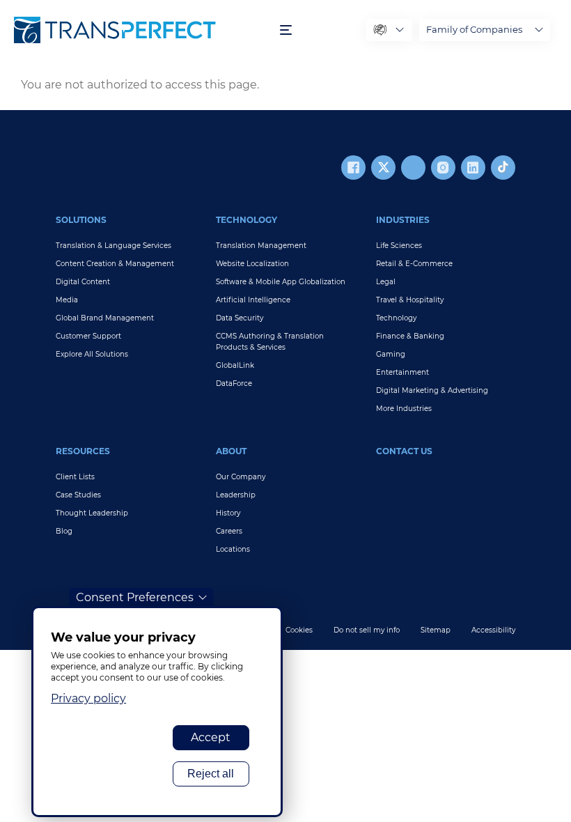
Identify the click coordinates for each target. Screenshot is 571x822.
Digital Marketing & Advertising (432, 390)
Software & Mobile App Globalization (280, 281)
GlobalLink (235, 365)
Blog (64, 531)
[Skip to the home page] (140, 30)
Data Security (239, 318)
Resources (83, 451)
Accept (210, 737)
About (231, 451)
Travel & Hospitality (410, 299)
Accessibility (493, 630)
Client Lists (75, 476)
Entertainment (402, 372)
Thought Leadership (92, 513)
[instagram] (443, 167)
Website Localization (252, 263)
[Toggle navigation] (286, 30)
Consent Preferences (135, 597)
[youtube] (413, 167)
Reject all (210, 774)
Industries (403, 220)
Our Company (240, 476)
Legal (386, 281)
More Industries (404, 408)
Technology (246, 220)
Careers (229, 531)
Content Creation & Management (115, 263)
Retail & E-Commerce (414, 263)
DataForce (234, 383)
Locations (233, 549)
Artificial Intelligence (253, 299)
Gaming (390, 354)
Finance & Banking (410, 336)
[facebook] (353, 167)
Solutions (81, 220)
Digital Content (83, 281)
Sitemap (436, 630)
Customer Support (88, 336)
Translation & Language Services (113, 245)
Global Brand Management (105, 318)
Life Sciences (399, 245)
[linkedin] (473, 167)
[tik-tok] (503, 167)
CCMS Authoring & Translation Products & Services (270, 342)
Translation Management (261, 245)
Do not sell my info (367, 630)
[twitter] (383, 167)
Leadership (236, 494)
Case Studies (78, 494)
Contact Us (404, 451)
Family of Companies (474, 29)
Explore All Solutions (92, 354)
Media (67, 299)
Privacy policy (88, 698)
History (228, 513)
